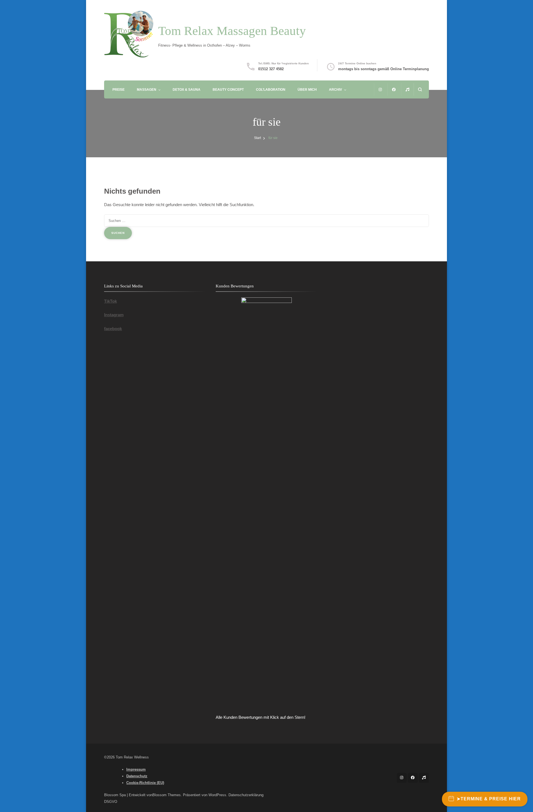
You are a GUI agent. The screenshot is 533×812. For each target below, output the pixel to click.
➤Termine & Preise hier (489, 798)
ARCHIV (335, 89)
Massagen (146, 89)
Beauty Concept (228, 89)
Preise (118, 89)
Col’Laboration (270, 89)
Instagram (114, 314)
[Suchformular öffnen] (420, 89)
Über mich (307, 89)
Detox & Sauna (186, 89)
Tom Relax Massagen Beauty (232, 31)
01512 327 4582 (271, 69)
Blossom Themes (166, 795)
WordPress (217, 795)
